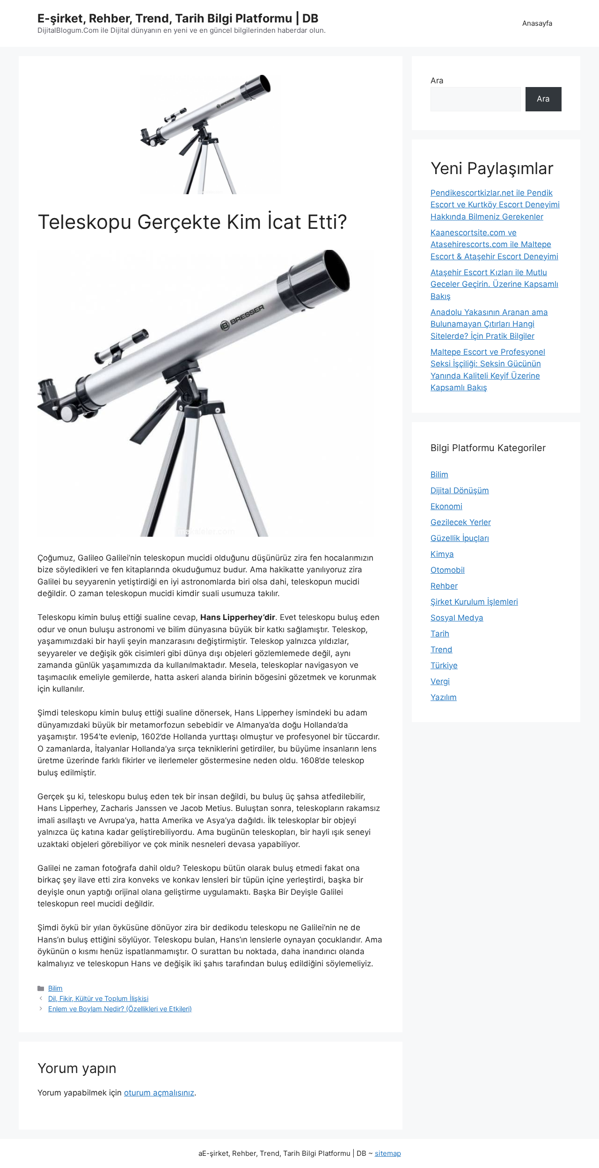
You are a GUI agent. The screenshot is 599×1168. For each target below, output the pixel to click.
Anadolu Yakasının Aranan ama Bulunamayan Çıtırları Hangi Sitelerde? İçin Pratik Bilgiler (489, 324)
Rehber (444, 586)
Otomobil (448, 570)
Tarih (440, 633)
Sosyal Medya (457, 617)
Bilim (55, 988)
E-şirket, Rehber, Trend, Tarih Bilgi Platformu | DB (178, 18)
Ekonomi (446, 506)
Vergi (440, 681)
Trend (442, 649)
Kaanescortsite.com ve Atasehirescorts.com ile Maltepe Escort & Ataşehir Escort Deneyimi (494, 244)
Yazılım (444, 697)
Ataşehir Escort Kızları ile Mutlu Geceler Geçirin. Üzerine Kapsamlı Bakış (494, 284)
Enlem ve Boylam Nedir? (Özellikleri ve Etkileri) (120, 1009)
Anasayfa (537, 23)
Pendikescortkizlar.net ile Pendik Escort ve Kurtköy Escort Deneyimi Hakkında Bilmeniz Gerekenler (495, 204)
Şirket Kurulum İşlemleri (474, 601)
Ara (437, 80)
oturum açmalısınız (159, 1092)
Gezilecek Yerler (461, 522)
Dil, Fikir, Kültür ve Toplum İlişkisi (98, 998)
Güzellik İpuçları (460, 538)
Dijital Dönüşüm (460, 490)
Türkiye (444, 665)
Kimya (442, 554)
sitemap (388, 1153)
